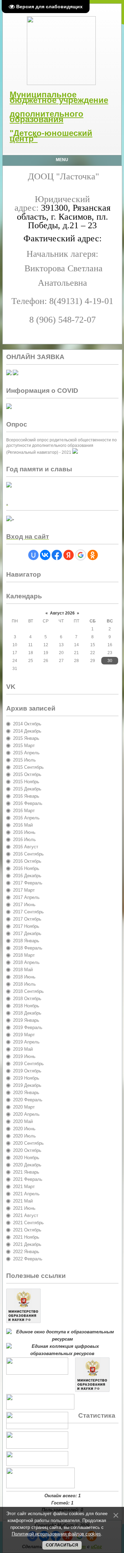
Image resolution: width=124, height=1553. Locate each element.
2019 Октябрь (27, 1070)
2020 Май (23, 1121)
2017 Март (24, 890)
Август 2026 (62, 613)
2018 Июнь (24, 976)
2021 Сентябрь (28, 1222)
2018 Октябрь (27, 998)
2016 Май (23, 825)
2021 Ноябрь (26, 1237)
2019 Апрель (26, 1042)
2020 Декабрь (27, 1164)
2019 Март (24, 1034)
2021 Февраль (27, 1179)
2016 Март (24, 810)
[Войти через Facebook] (57, 555)
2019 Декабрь (27, 1085)
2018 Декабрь (27, 1013)
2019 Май (23, 1049)
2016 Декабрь (27, 875)
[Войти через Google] (80, 554)
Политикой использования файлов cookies (56, 1533)
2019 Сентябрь (28, 1063)
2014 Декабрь (27, 731)
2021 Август (25, 1215)
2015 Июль (24, 760)
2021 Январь (26, 1172)
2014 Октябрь (27, 723)
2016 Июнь (24, 832)
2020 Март (24, 1107)
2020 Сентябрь (28, 1143)
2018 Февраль (27, 948)
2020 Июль (24, 1135)
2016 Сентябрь (28, 854)
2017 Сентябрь (28, 911)
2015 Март (24, 745)
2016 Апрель (26, 817)
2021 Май (23, 1201)
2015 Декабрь (27, 788)
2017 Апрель (26, 897)
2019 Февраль (27, 1027)
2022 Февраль (27, 1258)
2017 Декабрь (27, 933)
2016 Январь (26, 796)
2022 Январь (26, 1251)
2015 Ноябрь (26, 781)
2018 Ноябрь (26, 1005)
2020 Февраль (27, 1099)
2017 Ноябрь (26, 926)
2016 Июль (24, 839)
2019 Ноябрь (26, 1078)
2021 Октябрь (27, 1229)
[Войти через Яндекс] (68, 555)
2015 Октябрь (27, 774)
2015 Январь (26, 738)
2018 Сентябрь (28, 991)
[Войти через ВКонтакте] (45, 555)
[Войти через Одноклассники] (92, 555)
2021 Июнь (24, 1208)
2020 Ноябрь (26, 1157)
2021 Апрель (26, 1193)
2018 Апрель (26, 962)
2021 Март (24, 1186)
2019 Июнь (24, 1056)
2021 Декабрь (27, 1244)
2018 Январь (26, 940)
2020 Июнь (24, 1128)
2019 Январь (26, 1020)
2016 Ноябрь (26, 868)
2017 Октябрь (27, 919)
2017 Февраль (27, 882)
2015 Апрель (26, 752)
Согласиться (62, 1545)
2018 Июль (24, 984)
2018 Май (23, 969)
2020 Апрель (26, 1114)
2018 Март (24, 955)
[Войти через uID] (33, 555)
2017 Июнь (24, 904)
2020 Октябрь (27, 1150)
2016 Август (25, 846)
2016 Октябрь (27, 861)
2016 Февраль (27, 803)
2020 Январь (26, 1092)
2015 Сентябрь (28, 767)
